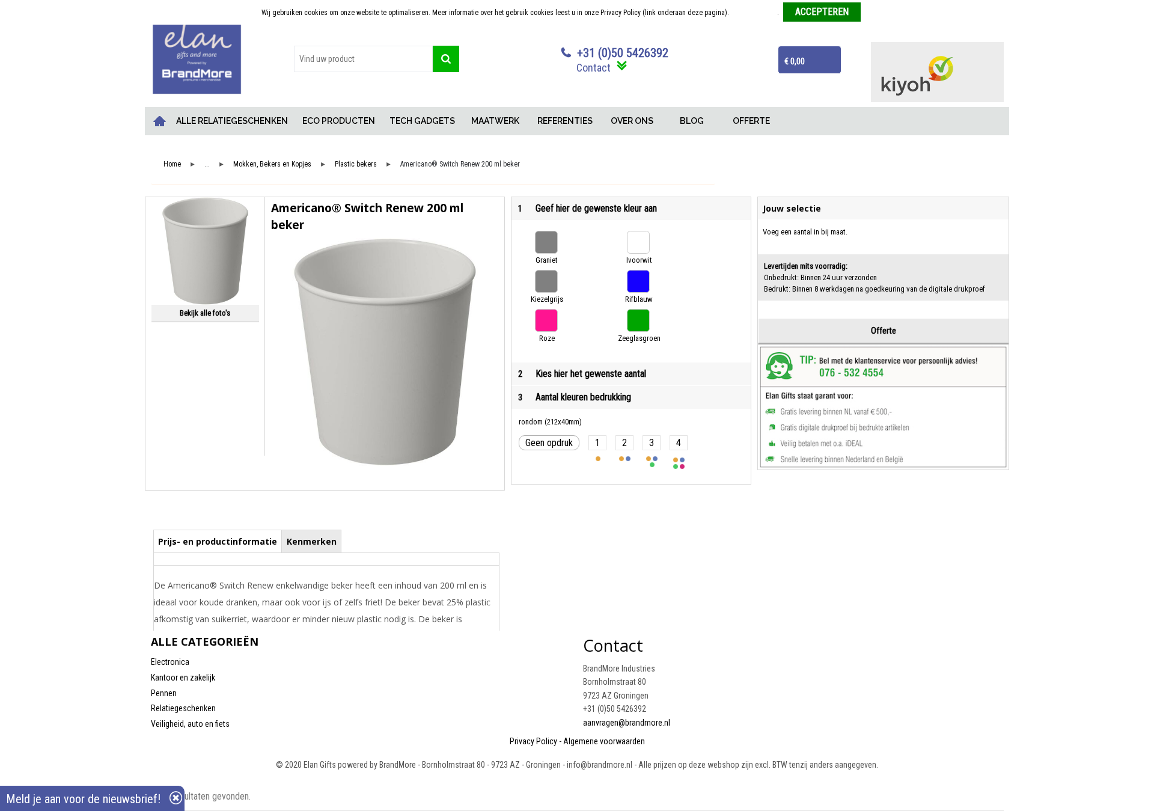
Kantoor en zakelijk (183, 677)
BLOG (692, 121)
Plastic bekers (356, 164)
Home (160, 121)
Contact (593, 67)
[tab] (217, 541)
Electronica (170, 662)
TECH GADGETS (422, 121)
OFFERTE (751, 121)
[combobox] (363, 59)
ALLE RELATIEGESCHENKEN (232, 121)
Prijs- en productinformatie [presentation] (217, 541)
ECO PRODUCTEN (338, 121)
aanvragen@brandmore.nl (626, 722)
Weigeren (879, 12)
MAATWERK (495, 121)
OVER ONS (632, 121)
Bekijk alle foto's (205, 312)
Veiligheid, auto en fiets (190, 724)
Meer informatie (754, 12)
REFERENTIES (565, 121)
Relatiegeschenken (183, 708)
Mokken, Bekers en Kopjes (272, 164)
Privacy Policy (533, 741)
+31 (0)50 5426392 (622, 53)
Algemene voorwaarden (604, 741)
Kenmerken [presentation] (312, 541)
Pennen (164, 693)
